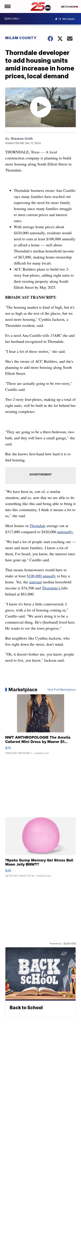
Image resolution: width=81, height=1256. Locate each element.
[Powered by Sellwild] (69, 943)
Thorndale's (51, 587)
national (35, 581)
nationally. (65, 531)
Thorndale (38, 525)
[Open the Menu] (7, 6)
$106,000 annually (41, 575)
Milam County (21, 38)
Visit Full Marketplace (62, 689)
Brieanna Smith (22, 138)
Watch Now (68, 6)
